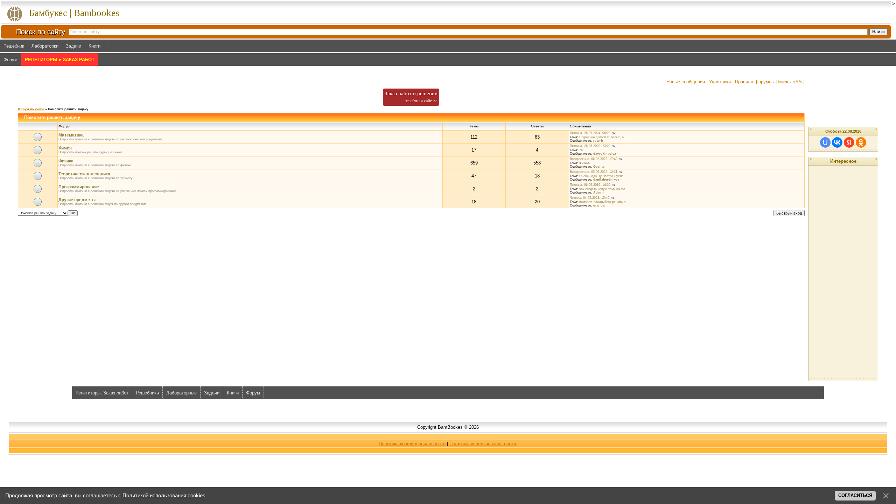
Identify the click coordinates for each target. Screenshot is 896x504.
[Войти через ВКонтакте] (837, 142)
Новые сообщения (685, 81)
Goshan (599, 166)
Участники (720, 81)
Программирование (78, 186)
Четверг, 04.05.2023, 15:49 (589, 198)
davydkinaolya (604, 153)
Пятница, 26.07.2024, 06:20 (590, 133)
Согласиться (855, 495)
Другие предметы (77, 199)
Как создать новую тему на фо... (603, 189)
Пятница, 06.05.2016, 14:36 (590, 185)
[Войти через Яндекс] (849, 142)
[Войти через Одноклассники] (861, 142)
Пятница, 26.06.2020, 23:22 (590, 146)
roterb (598, 140)
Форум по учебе (31, 109)
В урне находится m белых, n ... (603, 137)
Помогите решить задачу (68, 109)
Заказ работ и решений (411, 97)
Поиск (782, 81)
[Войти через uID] (825, 142)
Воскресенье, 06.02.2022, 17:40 (593, 159)
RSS (797, 81)
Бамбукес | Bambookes (74, 13)
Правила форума (753, 81)
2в (581, 150)
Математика (71, 135)
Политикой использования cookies (163, 495)
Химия (65, 148)
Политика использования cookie (483, 443)
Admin (598, 192)
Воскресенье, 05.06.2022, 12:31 (593, 172)
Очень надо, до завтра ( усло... (602, 176)
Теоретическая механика (84, 174)
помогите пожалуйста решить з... (604, 202)
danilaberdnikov (606, 179)
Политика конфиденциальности (412, 443)
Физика (66, 161)
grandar (599, 205)
